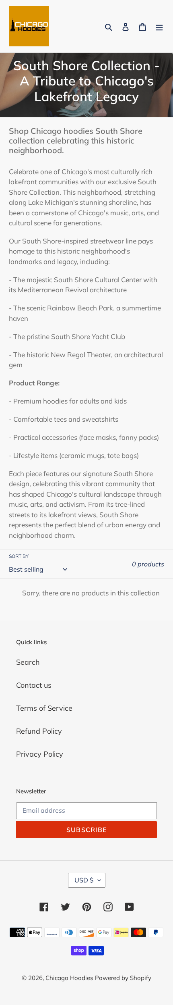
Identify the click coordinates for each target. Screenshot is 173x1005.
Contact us (33, 685)
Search (28, 662)
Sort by (19, 556)
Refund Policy (39, 731)
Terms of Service (44, 708)
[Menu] (159, 26)
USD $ (84, 880)
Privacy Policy (39, 754)
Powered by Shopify (123, 978)
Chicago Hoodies (69, 978)
